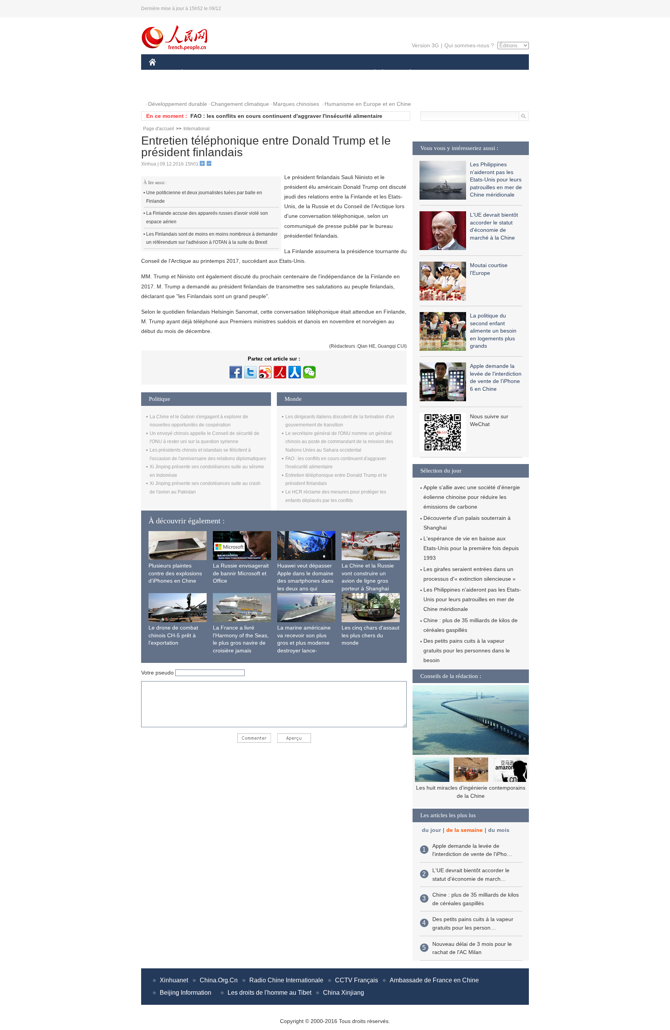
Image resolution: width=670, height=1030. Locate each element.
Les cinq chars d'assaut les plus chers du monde (370, 635)
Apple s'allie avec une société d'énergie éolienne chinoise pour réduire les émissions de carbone (471, 497)
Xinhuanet (174, 980)
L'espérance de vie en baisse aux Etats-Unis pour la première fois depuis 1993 (471, 548)
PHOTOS (165, 88)
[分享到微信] (309, 372)
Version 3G (425, 45)
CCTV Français (356, 980)
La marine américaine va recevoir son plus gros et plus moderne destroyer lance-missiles (304, 643)
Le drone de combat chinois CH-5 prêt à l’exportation (173, 635)
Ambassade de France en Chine (434, 980)
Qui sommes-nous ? (469, 45)
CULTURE (336, 73)
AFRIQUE (266, 73)
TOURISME (471, 73)
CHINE (162, 73)
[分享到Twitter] (250, 372)
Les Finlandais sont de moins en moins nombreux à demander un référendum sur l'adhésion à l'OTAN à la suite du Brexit (212, 238)
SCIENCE (300, 73)
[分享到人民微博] (280, 372)
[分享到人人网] (294, 372)
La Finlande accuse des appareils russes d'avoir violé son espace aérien (207, 217)
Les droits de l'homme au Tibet (269, 992)
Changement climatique (240, 104)
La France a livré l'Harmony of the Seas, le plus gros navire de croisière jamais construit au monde (241, 643)
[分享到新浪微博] (265, 372)
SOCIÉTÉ (371, 73)
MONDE (232, 73)
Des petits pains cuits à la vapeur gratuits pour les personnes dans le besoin (466, 650)
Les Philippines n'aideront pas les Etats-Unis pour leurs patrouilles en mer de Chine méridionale (496, 179)
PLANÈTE (406, 73)
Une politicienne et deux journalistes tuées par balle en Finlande (204, 197)
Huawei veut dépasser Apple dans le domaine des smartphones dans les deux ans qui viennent (305, 580)
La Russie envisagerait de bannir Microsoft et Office (241, 573)
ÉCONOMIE (196, 73)
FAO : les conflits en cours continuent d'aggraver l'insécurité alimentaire (286, 116)
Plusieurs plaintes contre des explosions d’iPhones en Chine (175, 573)
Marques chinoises (296, 104)
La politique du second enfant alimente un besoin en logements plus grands (493, 330)
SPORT (437, 73)
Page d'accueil (158, 128)
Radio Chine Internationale (286, 980)
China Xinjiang (343, 992)
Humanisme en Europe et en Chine (368, 104)
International (196, 128)
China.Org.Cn (219, 980)
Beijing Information (185, 992)
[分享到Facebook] (236, 372)
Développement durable (177, 104)
